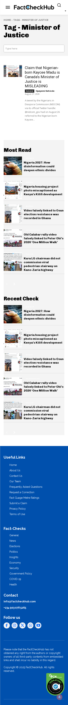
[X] (22, 625)
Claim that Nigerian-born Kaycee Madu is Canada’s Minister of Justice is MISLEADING (42, 77)
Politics (29, 254)
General (29, 91)
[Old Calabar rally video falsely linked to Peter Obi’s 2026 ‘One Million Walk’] (13, 238)
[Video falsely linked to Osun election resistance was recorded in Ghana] (13, 214)
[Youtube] (38, 625)
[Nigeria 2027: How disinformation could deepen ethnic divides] (13, 166)
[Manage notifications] (59, 697)
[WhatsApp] (30, 625)
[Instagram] (15, 625)
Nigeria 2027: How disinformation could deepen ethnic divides (40, 166)
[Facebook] (7, 625)
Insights (30, 158)
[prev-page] (7, 284)
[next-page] (14, 284)
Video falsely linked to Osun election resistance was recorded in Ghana (44, 214)
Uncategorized (33, 230)
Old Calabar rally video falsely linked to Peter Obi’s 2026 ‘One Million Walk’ (43, 238)
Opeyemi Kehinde (45, 90)
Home (7, 20)
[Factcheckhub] (34, 7)
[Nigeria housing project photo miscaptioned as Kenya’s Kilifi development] (13, 190)
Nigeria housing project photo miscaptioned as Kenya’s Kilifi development (43, 190)
